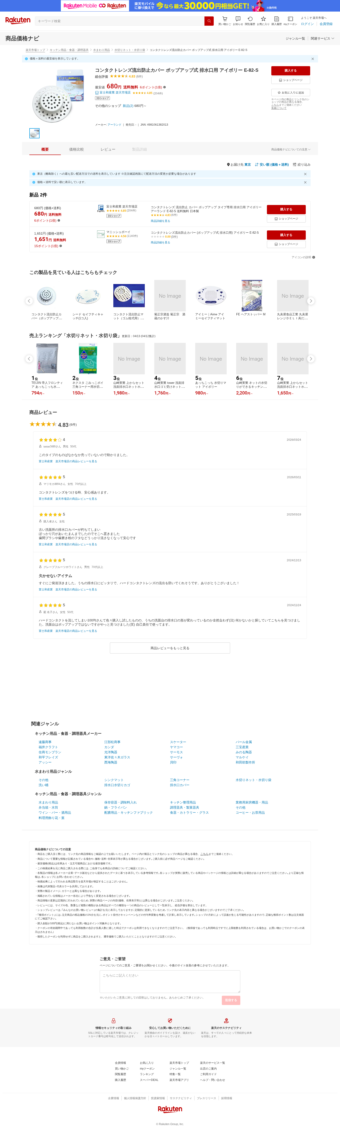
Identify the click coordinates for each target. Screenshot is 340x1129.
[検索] (209, 21)
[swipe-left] (29, 301)
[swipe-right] (311, 301)
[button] (238, 21)
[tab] (45, 149)
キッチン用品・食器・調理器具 (69, 50)
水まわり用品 (101, 50)
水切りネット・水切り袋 (129, 50)
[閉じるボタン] (313, 58)
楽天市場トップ (35, 50)
